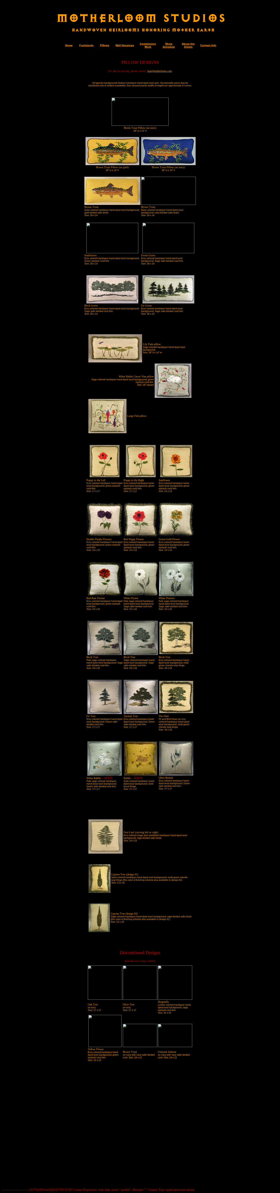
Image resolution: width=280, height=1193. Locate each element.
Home (69, 45)
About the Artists (188, 45)
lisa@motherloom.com (159, 71)
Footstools (86, 45)
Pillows (104, 45)
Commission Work (148, 45)
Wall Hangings (124, 45)
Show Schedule (169, 45)
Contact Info (208, 45)
